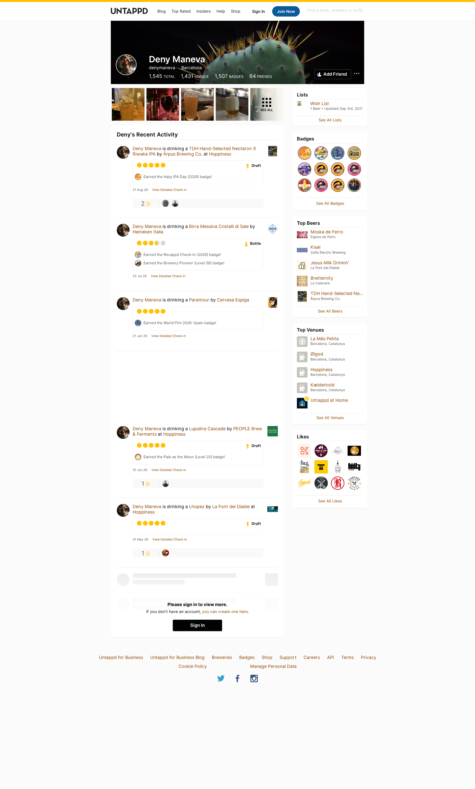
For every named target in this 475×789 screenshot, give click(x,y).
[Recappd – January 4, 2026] (321, 169)
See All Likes (330, 500)
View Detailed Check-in (169, 190)
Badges (247, 657)
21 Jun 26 (140, 336)
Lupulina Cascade (207, 428)
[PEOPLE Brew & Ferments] (304, 451)
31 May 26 (140, 539)
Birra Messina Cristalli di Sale (219, 226)
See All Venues (330, 417)
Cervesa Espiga (233, 299)
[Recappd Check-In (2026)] (321, 153)
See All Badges (330, 203)
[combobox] (335, 10)
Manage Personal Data (273, 666)
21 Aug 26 (140, 190)
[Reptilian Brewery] (337, 483)
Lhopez (197, 506)
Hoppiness (220, 154)
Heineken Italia (148, 231)
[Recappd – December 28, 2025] (337, 169)
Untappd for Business (121, 657)
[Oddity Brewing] (354, 467)
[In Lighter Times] (304, 186)
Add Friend (335, 74)
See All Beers (330, 311)
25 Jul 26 (140, 276)
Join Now (286, 11)
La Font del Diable (231, 506)
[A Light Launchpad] (321, 186)
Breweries (222, 657)
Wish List (319, 103)
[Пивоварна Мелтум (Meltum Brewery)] (321, 451)
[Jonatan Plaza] (175, 203)
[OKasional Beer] (354, 153)
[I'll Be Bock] (354, 186)
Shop (235, 11)
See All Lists (330, 119)
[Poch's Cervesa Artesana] (304, 467)
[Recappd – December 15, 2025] (337, 186)
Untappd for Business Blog (177, 657)
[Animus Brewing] (337, 451)
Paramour (199, 299)
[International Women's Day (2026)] (304, 169)
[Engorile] (304, 483)
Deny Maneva (147, 148)
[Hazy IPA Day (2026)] (304, 153)
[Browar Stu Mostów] (321, 467)
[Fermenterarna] (337, 467)
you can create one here (225, 611)
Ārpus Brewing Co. (182, 154)
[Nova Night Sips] (354, 169)
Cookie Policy (193, 666)
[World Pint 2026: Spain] (337, 153)
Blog (161, 11)
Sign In (258, 11)
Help (220, 11)
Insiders (203, 11)
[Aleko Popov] (165, 203)
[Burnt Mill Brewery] (321, 483)
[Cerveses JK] (354, 451)
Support (288, 657)
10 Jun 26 (140, 470)
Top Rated (181, 11)
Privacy (368, 657)
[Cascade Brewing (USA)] (354, 483)
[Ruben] (165, 552)
